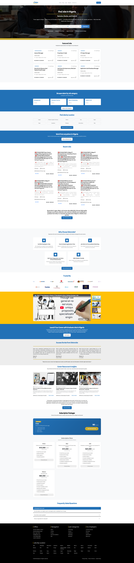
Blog (63, 2)
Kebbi (41, 551)
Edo (40, 547)
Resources (88, 536)
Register (69, 2)
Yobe (68, 553)
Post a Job (88, 531)
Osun (96, 551)
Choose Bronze (44, 460)
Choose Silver (67, 466)
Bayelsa (68, 545)
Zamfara (75, 553)
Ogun (82, 551)
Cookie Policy (98, 558)
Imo (75, 547)
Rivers (48, 553)
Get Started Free (92, 428)
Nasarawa (69, 551)
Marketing (70, 534)
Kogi (48, 551)
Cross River (90, 545)
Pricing (87, 533)
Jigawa (82, 547)
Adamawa (42, 545)
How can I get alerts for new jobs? (41, 518)
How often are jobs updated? (40, 515)
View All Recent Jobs (67, 217)
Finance (69, 531)
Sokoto (55, 553)
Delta (96, 545)
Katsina (34, 551)
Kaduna (89, 547)
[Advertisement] (67, 86)
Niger (75, 551)
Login (66, 2)
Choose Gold (90, 466)
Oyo (34, 553)
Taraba (61, 553)
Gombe (68, 547)
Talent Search (88, 534)
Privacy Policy (84, 558)
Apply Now (50, 60)
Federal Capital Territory (63, 548)
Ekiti (47, 547)
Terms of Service (91, 558)
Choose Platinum (44, 494)
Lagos (61, 551)
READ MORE (51, 395)
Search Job (85, 26)
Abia (34, 545)
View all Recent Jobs (67, 268)
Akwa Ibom (49, 545)
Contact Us (74, 2)
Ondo (89, 551)
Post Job (98, 2)
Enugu (55, 547)
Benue (75, 545)
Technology (70, 529)
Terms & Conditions (54, 534)
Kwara (55, 551)
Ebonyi (34, 547)
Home (60, 2)
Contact (52, 531)
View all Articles (67, 407)
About (52, 529)
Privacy (52, 533)
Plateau (41, 553)
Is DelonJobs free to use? (39, 508)
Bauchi (61, 545)
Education (70, 536)
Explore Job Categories (67, 108)
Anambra (55, 545)
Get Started (67, 335)
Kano (96, 547)
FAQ (51, 536)
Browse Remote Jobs (67, 139)
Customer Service (89, 529)
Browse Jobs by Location (67, 127)
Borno (82, 545)
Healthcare (70, 533)
